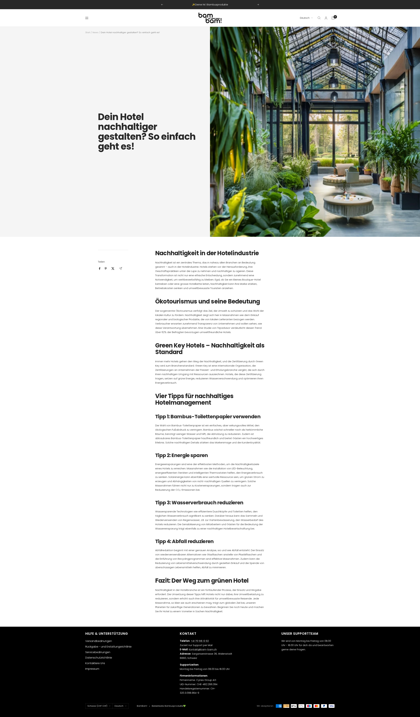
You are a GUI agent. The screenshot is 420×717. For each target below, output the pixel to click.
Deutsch (305, 18)
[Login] (326, 18)
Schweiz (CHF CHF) (97, 705)
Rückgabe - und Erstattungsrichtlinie (108, 647)
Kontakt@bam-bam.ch (203, 649)
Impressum (92, 669)
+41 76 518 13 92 (200, 641)
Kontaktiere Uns (95, 663)
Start (87, 32)
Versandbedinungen (98, 641)
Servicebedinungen (97, 652)
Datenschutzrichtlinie (98, 658)
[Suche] (319, 17)
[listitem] (99, 268)
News (95, 32)
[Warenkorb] (333, 17)
